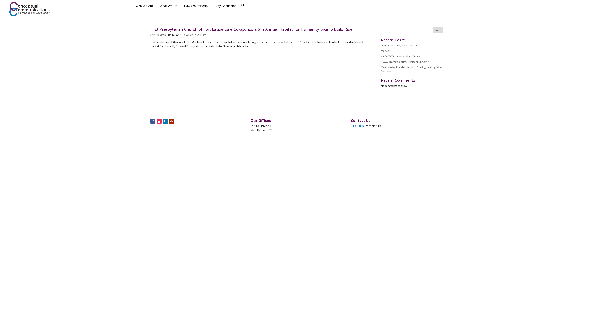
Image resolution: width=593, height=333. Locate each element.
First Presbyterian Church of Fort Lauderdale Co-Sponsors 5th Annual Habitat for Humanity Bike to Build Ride (251, 29)
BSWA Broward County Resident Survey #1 (405, 62)
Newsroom (200, 34)
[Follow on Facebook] (152, 121)
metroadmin (159, 34)
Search (437, 30)
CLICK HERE (358, 126)
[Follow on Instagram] (159, 121)
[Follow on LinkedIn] (165, 121)
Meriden (386, 51)
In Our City (188, 34)
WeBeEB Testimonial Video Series (400, 56)
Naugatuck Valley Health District (399, 45)
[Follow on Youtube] (171, 121)
